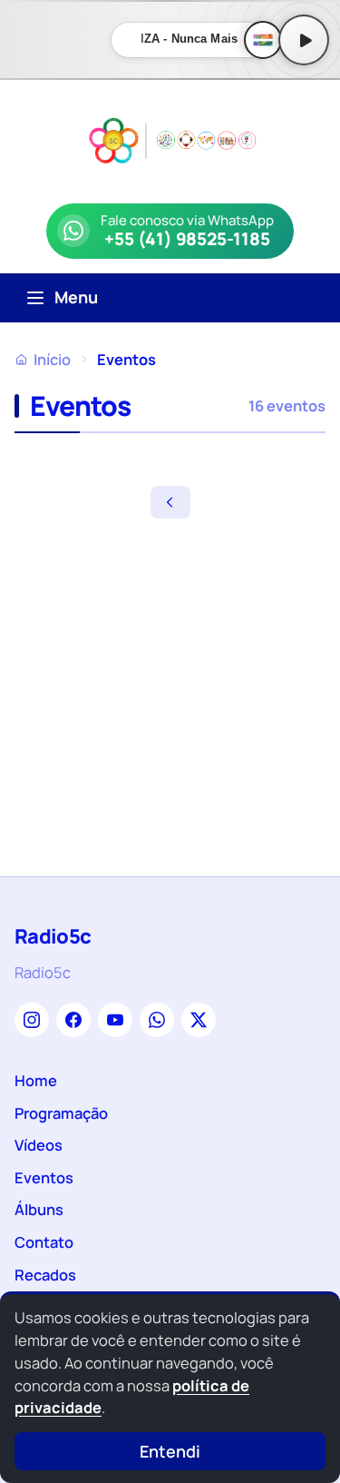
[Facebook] (73, 1020)
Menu (76, 297)
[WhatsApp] (157, 1020)
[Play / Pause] (303, 40)
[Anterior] (170, 502)
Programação (61, 1112)
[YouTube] (115, 1020)
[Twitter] (198, 1020)
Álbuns (39, 1209)
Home (36, 1080)
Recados (45, 1274)
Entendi (169, 1451)
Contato (44, 1241)
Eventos (44, 1177)
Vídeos (39, 1144)
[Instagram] (32, 1020)
